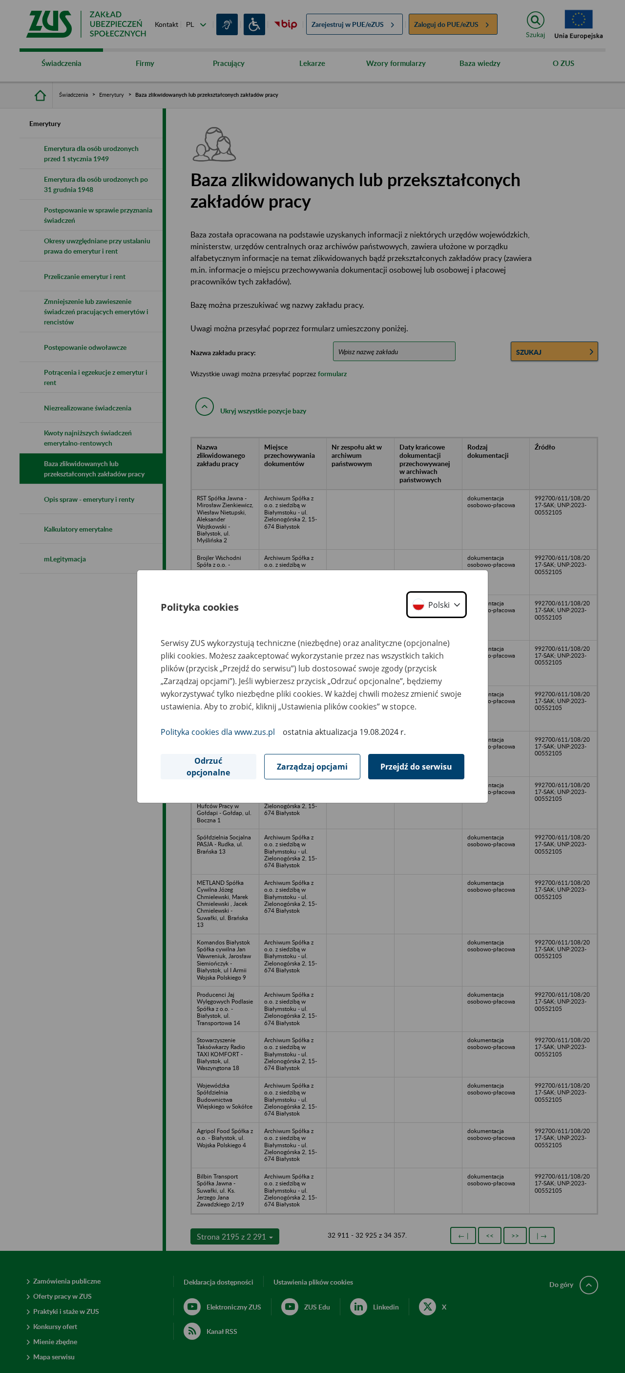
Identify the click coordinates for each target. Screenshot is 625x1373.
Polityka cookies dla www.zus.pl (218, 732)
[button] (436, 605)
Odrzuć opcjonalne (208, 766)
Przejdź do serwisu (416, 766)
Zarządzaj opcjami (312, 766)
